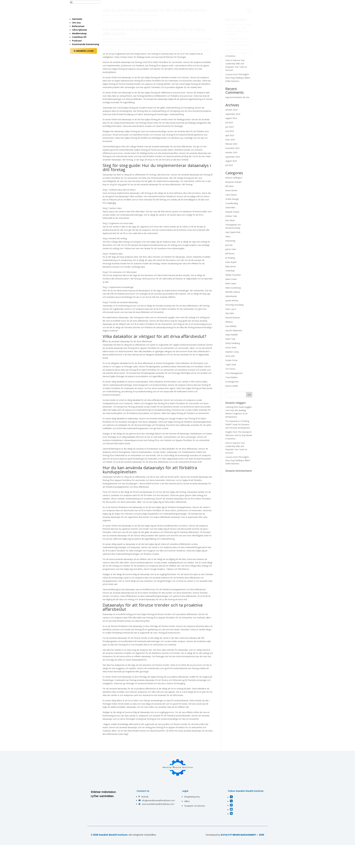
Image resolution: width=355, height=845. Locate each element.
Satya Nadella (231, 334)
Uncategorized (231, 381)
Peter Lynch (230, 309)
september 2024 (232, 114)
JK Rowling (230, 257)
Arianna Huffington (233, 177)
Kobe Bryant (231, 262)
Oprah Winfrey (231, 300)
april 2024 (229, 135)
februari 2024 (231, 144)
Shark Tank (230, 339)
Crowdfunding (231, 203)
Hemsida (77, 19)
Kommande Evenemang (85, 44)
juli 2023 (229, 165)
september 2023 (232, 156)
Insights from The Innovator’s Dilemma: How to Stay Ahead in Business (238, 435)
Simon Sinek (230, 347)
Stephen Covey (232, 351)
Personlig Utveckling (234, 304)
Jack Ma (228, 245)
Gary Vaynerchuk (232, 232)
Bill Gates (229, 186)
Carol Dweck (231, 194)
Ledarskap (230, 270)
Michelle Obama (232, 292)
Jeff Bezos (229, 253)
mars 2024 (230, 139)
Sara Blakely (230, 326)
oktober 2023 (231, 152)
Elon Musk (230, 220)
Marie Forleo (231, 279)
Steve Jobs (230, 356)
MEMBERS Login (83, 50)
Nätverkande (231, 296)
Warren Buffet (231, 386)
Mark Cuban (230, 283)
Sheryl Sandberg (232, 343)
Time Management (234, 373)
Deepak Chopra (232, 211)
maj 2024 (229, 131)
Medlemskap (79, 33)
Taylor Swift (230, 364)
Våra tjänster (79, 29)
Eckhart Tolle (231, 216)
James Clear (230, 249)
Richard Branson (232, 317)
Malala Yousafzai (233, 275)
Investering (230, 240)
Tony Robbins (231, 377)
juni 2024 (229, 126)
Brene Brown (231, 190)
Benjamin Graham (233, 182)
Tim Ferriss (230, 369)
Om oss (76, 22)
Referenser (78, 26)
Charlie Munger (232, 199)
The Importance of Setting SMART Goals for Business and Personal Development (237, 424)
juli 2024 (229, 122)
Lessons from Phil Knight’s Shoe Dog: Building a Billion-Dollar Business (238, 77)
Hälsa (227, 236)
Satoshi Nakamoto (233, 330)
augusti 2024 (231, 118)
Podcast (77, 40)
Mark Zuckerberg (233, 287)
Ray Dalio (229, 313)
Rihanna (229, 322)
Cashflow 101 (79, 37)
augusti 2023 (231, 161)
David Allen (230, 207)
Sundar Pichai (231, 360)
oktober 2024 (231, 109)
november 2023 (232, 148)
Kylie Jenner (230, 266)
